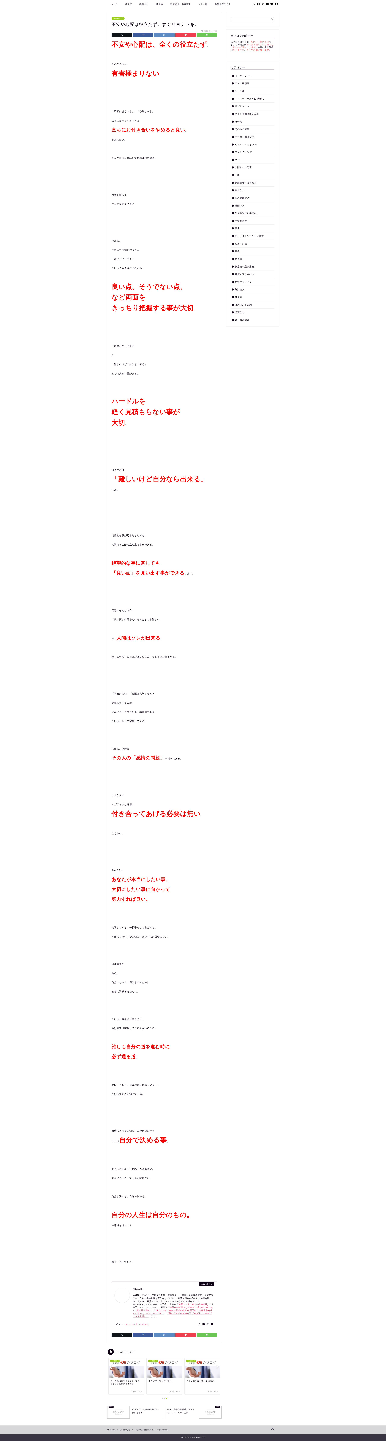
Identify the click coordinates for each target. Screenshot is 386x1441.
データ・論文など (244, 136)
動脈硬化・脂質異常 (180, 4)
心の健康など (118, 18)
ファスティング (243, 152)
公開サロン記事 (243, 167)
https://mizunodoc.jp (137, 1324)
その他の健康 (242, 129)
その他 (238, 121)
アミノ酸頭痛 (242, 83)
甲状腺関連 (241, 220)
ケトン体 (202, 4)
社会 (237, 251)
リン (237, 159)
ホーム (114, 4)
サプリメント (242, 106)
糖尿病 (159, 4)
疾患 (237, 228)
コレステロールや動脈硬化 (249, 98)
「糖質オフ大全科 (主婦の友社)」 (193, 1304)
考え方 (128, 4)
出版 (237, 175)
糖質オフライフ (223, 4)
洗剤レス (240, 205)
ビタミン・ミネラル (246, 144)
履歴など (240, 190)
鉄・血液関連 (242, 320)
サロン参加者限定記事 (247, 114)
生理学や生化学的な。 (247, 213)
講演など (144, 4)
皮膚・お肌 (241, 243)
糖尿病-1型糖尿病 (244, 266)
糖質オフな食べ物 (244, 274)
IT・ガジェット (243, 76)
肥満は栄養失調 (243, 304)
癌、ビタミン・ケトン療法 (249, 236)
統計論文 (240, 289)
